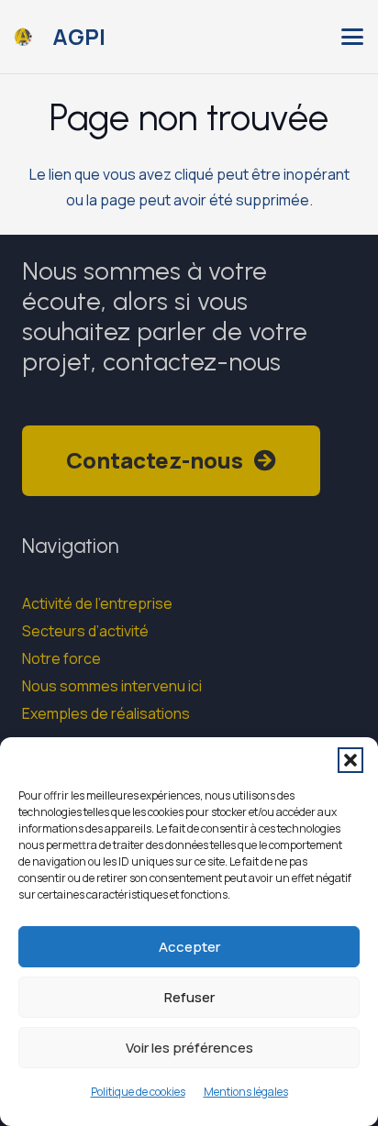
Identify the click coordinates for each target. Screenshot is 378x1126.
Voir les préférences (189, 1047)
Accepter (189, 946)
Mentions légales (246, 1091)
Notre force (61, 658)
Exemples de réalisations (106, 713)
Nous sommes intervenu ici (112, 686)
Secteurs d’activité (85, 631)
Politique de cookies (138, 1091)
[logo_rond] (23, 37)
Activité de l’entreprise (97, 603)
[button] (350, 760)
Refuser (189, 997)
